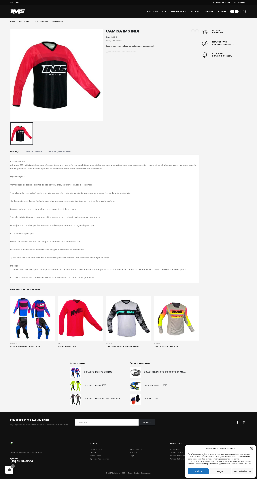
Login (223, 11)
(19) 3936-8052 (239, 2)
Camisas (119, 41)
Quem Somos (96, 449)
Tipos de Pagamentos (99, 459)
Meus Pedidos (136, 449)
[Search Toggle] (245, 11)
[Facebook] (232, 11)
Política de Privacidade (180, 455)
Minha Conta (95, 455)
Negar (220, 471)
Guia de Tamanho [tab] (34, 151)
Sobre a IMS (152, 11)
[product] (32, 318)
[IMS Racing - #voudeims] (17, 11)
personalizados (178, 11)
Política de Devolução (179, 459)
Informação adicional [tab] (59, 151)
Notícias (195, 11)
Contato (208, 11)
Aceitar (198, 471)
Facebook (237, 422)
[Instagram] (237, 11)
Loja (164, 11)
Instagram (243, 422)
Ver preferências (242, 471)
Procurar (133, 452)
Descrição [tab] (15, 151)
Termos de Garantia (178, 452)
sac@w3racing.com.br (221, 2)
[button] (251, 448)
